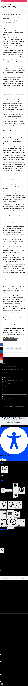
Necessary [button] (2, 568)
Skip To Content (3, 527)
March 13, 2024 (13, 17)
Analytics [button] (2, 666)
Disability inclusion (10, 337)
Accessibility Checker (18, 412)
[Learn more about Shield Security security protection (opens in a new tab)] (2, 684)
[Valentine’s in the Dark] (4, 398)
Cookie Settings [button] (3, 547)
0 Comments (20, 17)
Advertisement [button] (3, 673)
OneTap (7, 457)
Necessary (3, 570)
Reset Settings (4, 529)
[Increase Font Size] (2, 458)
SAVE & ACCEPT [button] (3, 685)
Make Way (15, 340)
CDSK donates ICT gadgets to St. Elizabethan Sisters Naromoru (14, 381)
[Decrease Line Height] (2, 480)
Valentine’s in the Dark (12, 397)
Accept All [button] (9, 547)
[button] (0, 426)
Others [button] (1, 679)
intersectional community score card (11, 338)
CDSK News (5, 18)
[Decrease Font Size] (2, 463)
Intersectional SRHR (7, 340)
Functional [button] (2, 652)
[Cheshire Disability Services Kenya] (9, 1)
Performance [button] (3, 659)
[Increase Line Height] (2, 475)
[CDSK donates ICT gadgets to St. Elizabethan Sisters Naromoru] (4, 386)
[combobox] (14, 421)
